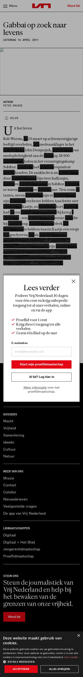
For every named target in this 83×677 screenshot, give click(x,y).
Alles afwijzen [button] (59, 669)
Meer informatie (35, 388)
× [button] (78, 635)
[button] (41, 661)
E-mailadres (19, 343)
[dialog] (41, 654)
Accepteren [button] (21, 669)
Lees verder (71, 657)
